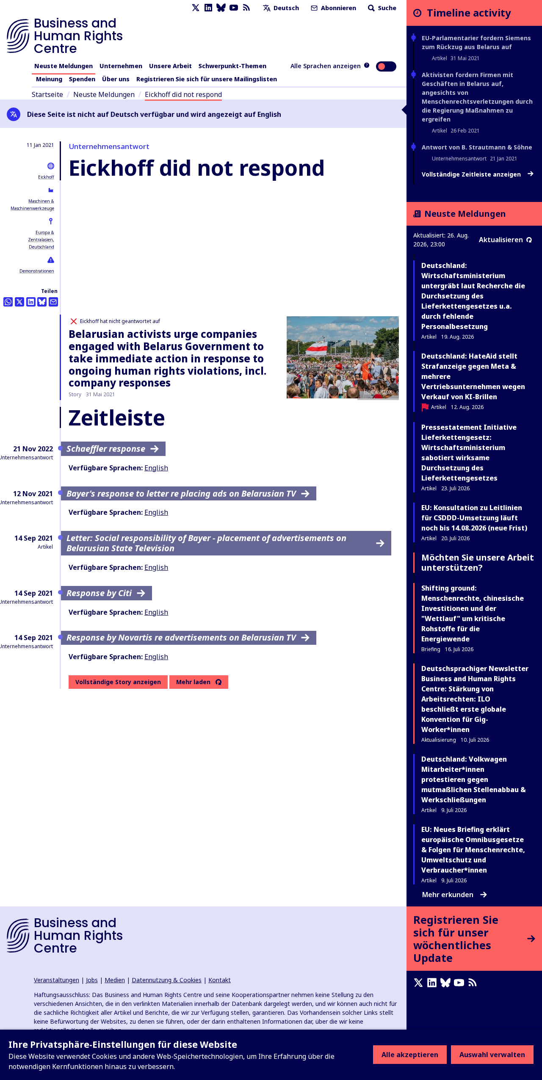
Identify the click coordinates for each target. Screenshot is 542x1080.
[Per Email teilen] (53, 302)
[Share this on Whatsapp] (8, 302)
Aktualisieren (501, 239)
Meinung (49, 79)
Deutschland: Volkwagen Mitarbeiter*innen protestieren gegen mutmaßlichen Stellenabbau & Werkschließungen (473, 779)
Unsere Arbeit (170, 66)
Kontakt (219, 980)
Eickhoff (46, 177)
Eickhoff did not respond (183, 94)
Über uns (116, 79)
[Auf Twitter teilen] (19, 302)
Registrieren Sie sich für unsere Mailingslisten (206, 79)
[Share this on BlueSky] (42, 302)
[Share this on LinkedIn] (31, 302)
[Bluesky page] (221, 7)
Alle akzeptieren (410, 1054)
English (156, 467)
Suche (386, 8)
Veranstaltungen (56, 980)
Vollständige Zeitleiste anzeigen (472, 174)
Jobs (92, 980)
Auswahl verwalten (492, 1054)
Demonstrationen (36, 271)
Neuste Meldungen (63, 66)
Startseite (47, 94)
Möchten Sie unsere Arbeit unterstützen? (477, 562)
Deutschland (41, 247)
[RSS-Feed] (246, 7)
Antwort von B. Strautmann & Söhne (477, 147)
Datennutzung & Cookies (167, 980)
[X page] (196, 7)
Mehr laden (193, 682)
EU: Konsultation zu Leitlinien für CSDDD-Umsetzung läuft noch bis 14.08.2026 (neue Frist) (474, 518)
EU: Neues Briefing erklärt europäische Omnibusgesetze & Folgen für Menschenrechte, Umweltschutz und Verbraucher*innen (473, 850)
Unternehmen (121, 66)
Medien (115, 980)
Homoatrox (378, 391)
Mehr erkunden (447, 894)
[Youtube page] (234, 7)
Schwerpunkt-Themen (232, 66)
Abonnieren (337, 8)
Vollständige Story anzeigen (118, 682)
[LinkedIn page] (208, 7)
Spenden (82, 79)
